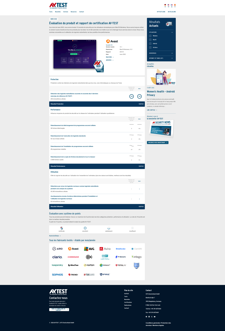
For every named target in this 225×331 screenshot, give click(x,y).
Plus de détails (54, 236)
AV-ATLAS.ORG (172, 12)
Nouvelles (58, 12)
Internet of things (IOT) (156, 58)
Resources (74, 12)
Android (155, 43)
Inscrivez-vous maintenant (156, 142)
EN (168, 6)
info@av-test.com (155, 305)
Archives (108, 60)
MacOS (154, 40)
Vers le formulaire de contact (58, 309)
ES (175, 6)
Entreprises (152, 53)
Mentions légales (158, 325)
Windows (155, 36)
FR (171, 6)
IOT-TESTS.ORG (161, 12)
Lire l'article (151, 110)
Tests (50, 12)
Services (65, 12)
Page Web (109, 57)
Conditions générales (153, 323)
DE (165, 6)
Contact (81, 12)
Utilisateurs (153, 32)
